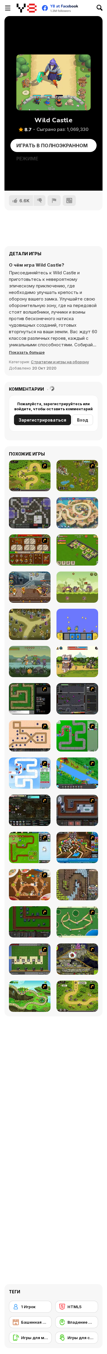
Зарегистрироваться (42, 419)
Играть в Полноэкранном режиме (52, 147)
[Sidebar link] (8, 8)
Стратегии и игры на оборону (60, 361)
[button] (27, 352)
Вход (82, 419)
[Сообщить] (54, 200)
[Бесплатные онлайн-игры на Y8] (27, 8)
